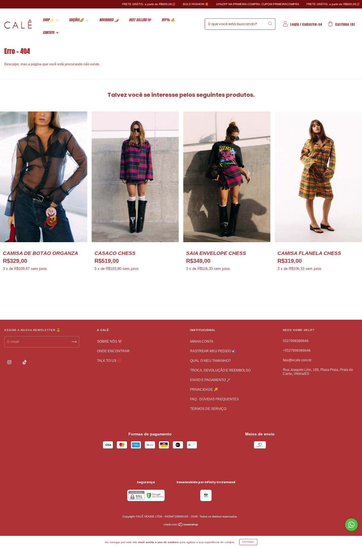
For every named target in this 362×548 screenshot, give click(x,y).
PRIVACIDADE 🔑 (204, 390)
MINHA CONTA (201, 341)
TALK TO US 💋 (109, 361)
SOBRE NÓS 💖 (109, 341)
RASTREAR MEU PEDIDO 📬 (213, 351)
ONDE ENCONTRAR (113, 351)
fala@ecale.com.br (297, 360)
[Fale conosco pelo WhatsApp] (351, 524)
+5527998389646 (297, 351)
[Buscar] (270, 23)
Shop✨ (49, 19)
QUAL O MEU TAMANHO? (210, 361)
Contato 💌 (51, 32)
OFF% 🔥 (168, 19)
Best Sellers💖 (140, 19)
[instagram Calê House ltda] (9, 362)
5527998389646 (296, 341)
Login (294, 24)
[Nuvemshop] (181, 525)
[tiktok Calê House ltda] (25, 362)
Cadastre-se (312, 24)
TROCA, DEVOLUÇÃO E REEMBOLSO (220, 370)
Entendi (248, 542)
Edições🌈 (77, 19)
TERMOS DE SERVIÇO (208, 409)
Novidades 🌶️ (108, 19)
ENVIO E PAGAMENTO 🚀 (210, 380)
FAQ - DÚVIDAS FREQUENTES (214, 399)
